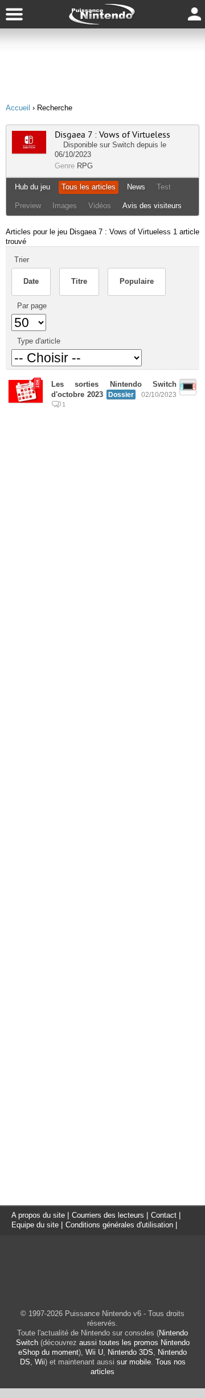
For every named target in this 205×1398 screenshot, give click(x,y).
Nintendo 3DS (130, 1352)
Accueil (18, 108)
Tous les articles (89, 187)
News (136, 187)
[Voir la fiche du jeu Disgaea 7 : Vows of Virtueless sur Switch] (29, 151)
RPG (85, 166)
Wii (40, 1362)
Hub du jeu (32, 187)
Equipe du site (35, 1225)
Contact (164, 1215)
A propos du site (38, 1215)
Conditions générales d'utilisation (119, 1225)
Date (31, 281)
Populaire (137, 281)
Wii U (94, 1352)
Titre (79, 281)
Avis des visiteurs (152, 205)
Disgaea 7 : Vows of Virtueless (112, 135)
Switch (123, 144)
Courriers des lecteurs (108, 1215)
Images (64, 205)
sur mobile (134, 1362)
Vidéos (99, 205)
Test (164, 187)
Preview (28, 205)
